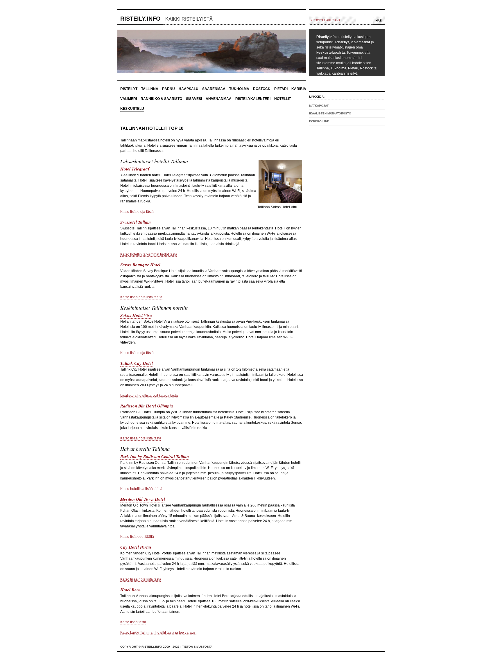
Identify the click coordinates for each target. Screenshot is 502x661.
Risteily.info (140, 18)
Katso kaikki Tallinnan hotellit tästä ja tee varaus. (158, 633)
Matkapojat (319, 105)
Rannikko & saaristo (161, 99)
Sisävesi (194, 99)
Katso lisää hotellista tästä (140, 438)
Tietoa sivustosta (197, 646)
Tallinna (322, 68)
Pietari (353, 68)
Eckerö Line (319, 121)
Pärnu (168, 89)
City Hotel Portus (136, 547)
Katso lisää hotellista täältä (141, 297)
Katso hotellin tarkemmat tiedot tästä (148, 254)
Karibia (298, 89)
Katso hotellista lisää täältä (141, 489)
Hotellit (282, 99)
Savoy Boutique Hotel (140, 265)
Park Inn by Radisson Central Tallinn (154, 456)
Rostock (366, 68)
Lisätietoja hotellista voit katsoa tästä (149, 396)
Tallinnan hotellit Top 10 (151, 128)
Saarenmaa (213, 89)
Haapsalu (188, 89)
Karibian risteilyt (344, 73)
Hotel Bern (130, 590)
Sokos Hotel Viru (136, 315)
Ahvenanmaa (219, 99)
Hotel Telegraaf (134, 169)
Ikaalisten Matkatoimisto (330, 113)
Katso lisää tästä (133, 622)
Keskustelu (132, 109)
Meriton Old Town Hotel (142, 499)
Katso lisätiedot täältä (137, 537)
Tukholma (338, 68)
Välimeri (128, 99)
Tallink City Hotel (136, 363)
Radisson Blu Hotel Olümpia (146, 406)
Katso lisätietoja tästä (137, 212)
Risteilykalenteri (252, 99)
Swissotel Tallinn (135, 222)
